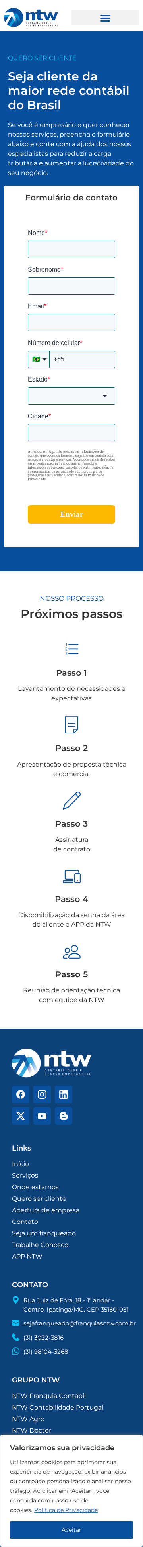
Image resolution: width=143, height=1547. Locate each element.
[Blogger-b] (63, 1116)
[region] (71, 1491)
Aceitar (71, 1529)
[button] (105, 18)
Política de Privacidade (66, 1510)
